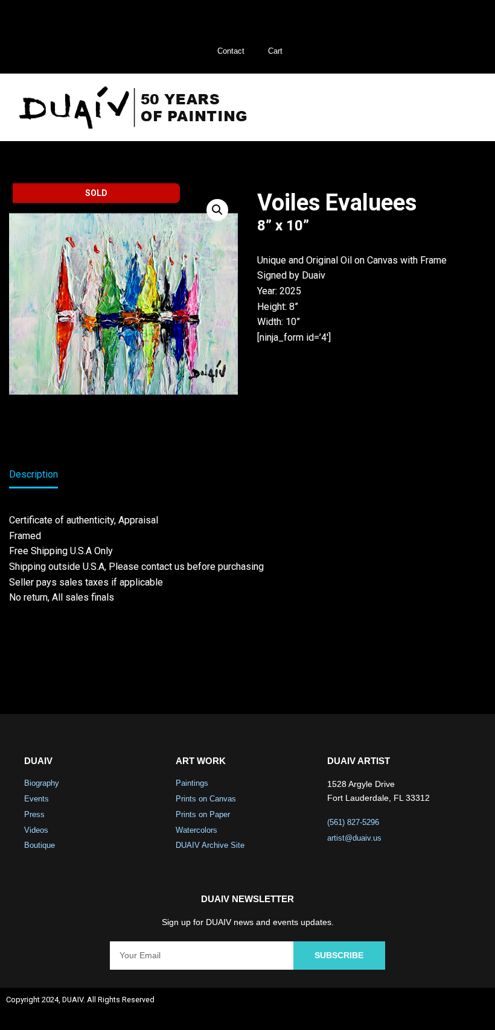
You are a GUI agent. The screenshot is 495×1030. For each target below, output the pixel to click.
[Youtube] (442, 1008)
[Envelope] (474, 1008)
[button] (458, 108)
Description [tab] (33, 474)
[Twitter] (410, 1008)
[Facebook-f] (378, 1008)
